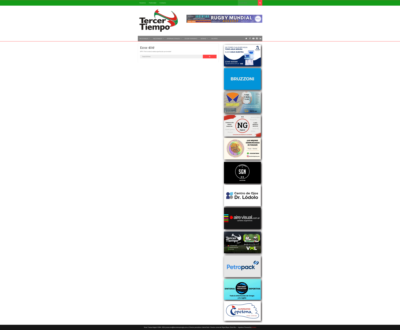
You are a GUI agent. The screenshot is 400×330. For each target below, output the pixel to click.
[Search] (260, 3)
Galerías (214, 38)
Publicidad (152, 3)
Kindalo (254, 327)
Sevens (203, 38)
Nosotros (142, 3)
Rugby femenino (191, 38)
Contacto (162, 3)
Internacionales (173, 38)
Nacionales (157, 38)
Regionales (143, 38)
